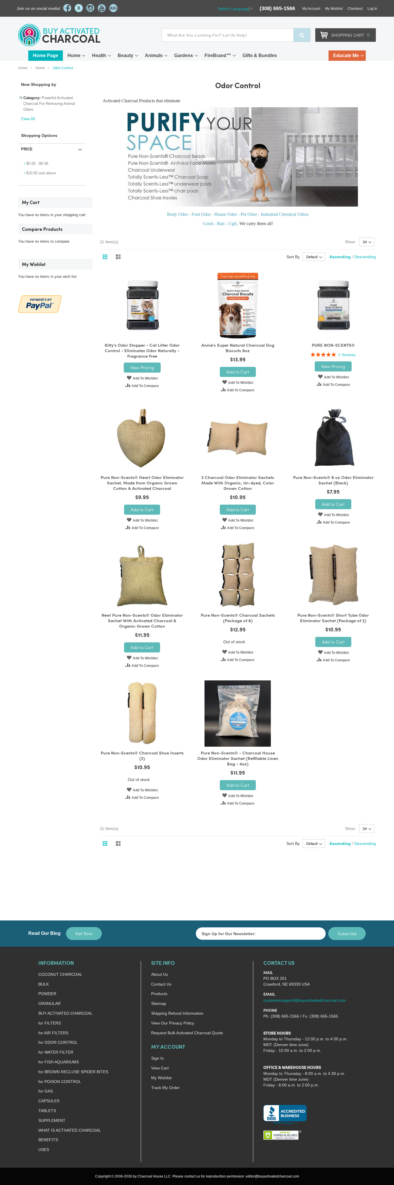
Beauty (125, 55)
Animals (154, 55)
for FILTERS (49, 1023)
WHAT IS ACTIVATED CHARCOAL (69, 1130)
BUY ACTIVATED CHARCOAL (65, 1013)
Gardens (183, 55)
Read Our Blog (44, 933)
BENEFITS (48, 1139)
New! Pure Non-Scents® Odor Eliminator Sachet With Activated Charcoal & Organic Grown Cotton (142, 621)
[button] (142, 377)
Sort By (293, 256)
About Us (159, 974)
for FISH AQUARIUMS (58, 1062)
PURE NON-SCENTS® (333, 346)
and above (41, 173)
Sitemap (158, 1003)
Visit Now (84, 933)
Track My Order (165, 1087)
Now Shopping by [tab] (38, 84)
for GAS (45, 1091)
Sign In (157, 1058)
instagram (90, 8)
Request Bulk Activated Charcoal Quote (187, 1033)
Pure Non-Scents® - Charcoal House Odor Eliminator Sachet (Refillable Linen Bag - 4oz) (237, 759)
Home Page (45, 55)
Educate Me (346, 55)
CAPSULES (48, 1101)
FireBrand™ (217, 55)
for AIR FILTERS (53, 1033)
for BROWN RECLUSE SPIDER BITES (73, 1071)
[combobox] (236, 35)
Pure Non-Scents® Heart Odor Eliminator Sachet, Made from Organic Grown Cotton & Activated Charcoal (142, 483)
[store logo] (59, 35)
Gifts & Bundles (260, 55)
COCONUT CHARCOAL (60, 974)
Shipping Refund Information (177, 1013)
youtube (102, 8)
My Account (311, 9)
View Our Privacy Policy (172, 1023)
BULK (43, 984)
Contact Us (161, 984)
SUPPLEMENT (51, 1120)
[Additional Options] (39, 303)
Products (159, 993)
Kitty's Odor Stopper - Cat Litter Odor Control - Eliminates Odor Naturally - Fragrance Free (142, 351)
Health (99, 55)
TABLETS (47, 1110)
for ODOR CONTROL (58, 1042)
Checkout (355, 9)
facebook (67, 8)
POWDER (47, 993)
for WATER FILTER (55, 1052)
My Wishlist (334, 9)
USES (43, 1149)
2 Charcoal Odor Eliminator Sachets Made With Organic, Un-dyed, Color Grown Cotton (237, 483)
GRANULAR (49, 1003)
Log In (372, 9)
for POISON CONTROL (59, 1081)
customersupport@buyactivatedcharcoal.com (304, 1000)
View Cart (160, 1068)
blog (113, 8)
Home (73, 55)
